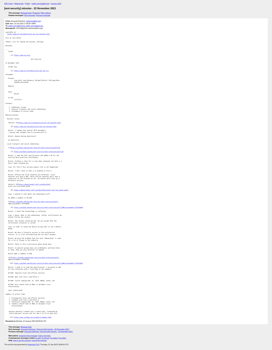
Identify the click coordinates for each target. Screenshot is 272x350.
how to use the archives (22, 340)
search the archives (39, 340)
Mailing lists (19, 4)
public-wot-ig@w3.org (16, 26)
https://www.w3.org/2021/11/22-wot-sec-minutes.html (28, 34)
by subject (54, 338)
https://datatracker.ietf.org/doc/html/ (34, 184)
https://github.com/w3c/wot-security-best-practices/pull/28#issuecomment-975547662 (48, 263)
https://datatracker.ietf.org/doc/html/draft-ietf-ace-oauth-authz (41, 190)
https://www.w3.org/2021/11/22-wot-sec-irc (31, 71)
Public (27, 4)
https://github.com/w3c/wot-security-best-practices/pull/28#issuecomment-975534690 (48, 207)
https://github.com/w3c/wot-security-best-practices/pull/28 (35, 148)
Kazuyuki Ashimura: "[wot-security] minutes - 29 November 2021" (45, 329)
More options (46, 13)
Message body (26, 13)
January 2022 (56, 4)
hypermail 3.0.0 (33, 344)
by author (62, 338)
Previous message (43, 15)
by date (38, 338)
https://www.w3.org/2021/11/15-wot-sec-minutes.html (39, 123)
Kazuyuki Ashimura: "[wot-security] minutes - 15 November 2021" (48, 332)
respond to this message (28, 336)
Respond (36, 13)
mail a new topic (44, 336)
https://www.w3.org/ (22, 55)
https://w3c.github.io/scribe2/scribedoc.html (32, 317)
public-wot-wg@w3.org (40, 4)
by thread (45, 338)
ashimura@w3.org (33, 21)
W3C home (8, 4)
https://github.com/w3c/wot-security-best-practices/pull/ (34, 201)
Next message (29, 15)
